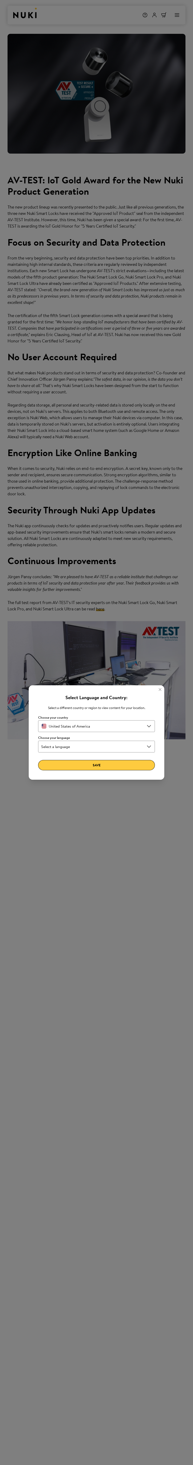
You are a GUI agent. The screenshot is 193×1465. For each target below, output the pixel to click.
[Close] (160, 689)
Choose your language (54, 738)
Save (97, 765)
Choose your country (53, 718)
